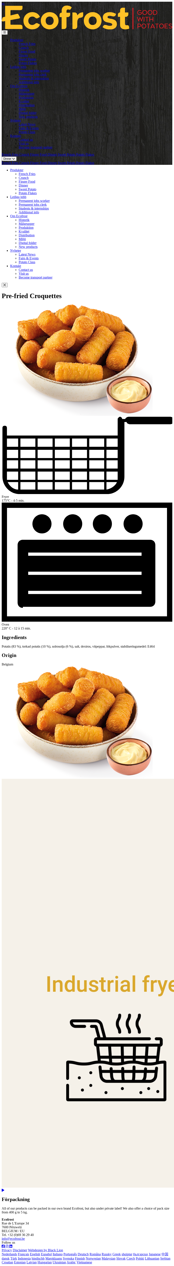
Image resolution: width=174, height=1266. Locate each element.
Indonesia (24, 1258)
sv (3, 3)
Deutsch (83, 1254)
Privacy (7, 1250)
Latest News (27, 124)
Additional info (29, 82)
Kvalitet (24, 101)
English (35, 1254)
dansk (6, 1258)
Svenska (68, 1258)
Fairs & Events (29, 128)
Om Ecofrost (18, 86)
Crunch (24, 47)
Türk (13, 1258)
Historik (24, 90)
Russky (107, 1254)
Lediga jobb (18, 67)
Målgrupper (26, 93)
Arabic (71, 1262)
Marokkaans (53, 1258)
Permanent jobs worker (34, 70)
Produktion (26, 97)
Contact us (26, 139)
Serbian (165, 1258)
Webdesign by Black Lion (45, 1250)
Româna (95, 1254)
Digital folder (27, 113)
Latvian (32, 1262)
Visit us (24, 143)
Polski (140, 1258)
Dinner (23, 55)
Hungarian (45, 1262)
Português (70, 1254)
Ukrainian (59, 1262)
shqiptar (127, 1254)
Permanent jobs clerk (33, 74)
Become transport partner (35, 147)
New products (28, 116)
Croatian (7, 1262)
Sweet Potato (27, 59)
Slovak (121, 1258)
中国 (164, 1254)
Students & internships (34, 78)
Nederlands (9, 1254)
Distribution (27, 105)
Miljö (22, 109)
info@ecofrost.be (13, 1238)
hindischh (38, 1258)
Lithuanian (152, 1258)
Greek (116, 1254)
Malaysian (108, 1258)
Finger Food (27, 51)
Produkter (16, 40)
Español (46, 1254)
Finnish (80, 1258)
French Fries (27, 44)
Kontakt (15, 136)
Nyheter (15, 120)
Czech (130, 1258)
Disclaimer (20, 1250)
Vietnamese (84, 1262)
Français (23, 1254)
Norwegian (93, 1258)
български (140, 1254)
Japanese (155, 1254)
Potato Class (27, 132)
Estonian (20, 1262)
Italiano (58, 1254)
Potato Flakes (28, 63)
